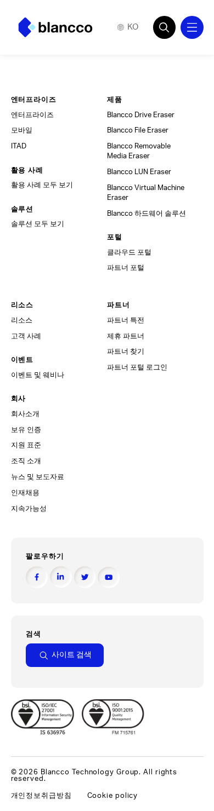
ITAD (18, 146)
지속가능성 (29, 508)
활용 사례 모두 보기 (42, 185)
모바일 (21, 130)
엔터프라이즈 (32, 115)
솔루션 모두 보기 (37, 224)
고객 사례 (26, 336)
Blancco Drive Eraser (140, 115)
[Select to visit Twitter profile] (85, 577)
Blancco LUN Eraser (139, 172)
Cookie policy (112, 795)
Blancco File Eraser (137, 130)
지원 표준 (26, 445)
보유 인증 (26, 430)
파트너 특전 (125, 320)
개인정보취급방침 (41, 795)
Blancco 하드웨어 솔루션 (146, 213)
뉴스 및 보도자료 (37, 477)
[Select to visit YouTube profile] (109, 578)
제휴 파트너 (125, 336)
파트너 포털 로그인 (137, 367)
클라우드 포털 (129, 252)
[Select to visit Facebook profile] (37, 577)
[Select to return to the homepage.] (55, 27)
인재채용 (25, 493)
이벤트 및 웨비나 (37, 375)
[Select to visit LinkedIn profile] (61, 577)
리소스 (21, 320)
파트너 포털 (125, 267)
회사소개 (25, 414)
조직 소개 (26, 461)
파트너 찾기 (125, 351)
